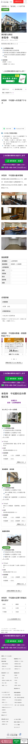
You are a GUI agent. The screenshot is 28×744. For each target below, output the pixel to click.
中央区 (17, 612)
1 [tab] (11, 359)
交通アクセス (5, 89)
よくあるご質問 (17, 719)
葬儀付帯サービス (5, 672)
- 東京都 (15, 675)
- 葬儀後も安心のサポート (3, 707)
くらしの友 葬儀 (12, 628)
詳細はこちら (20, 462)
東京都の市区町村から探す (6, 630)
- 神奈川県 (16, 677)
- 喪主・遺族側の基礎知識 (16, 697)
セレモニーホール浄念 (9, 409)
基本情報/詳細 (18, 89)
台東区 (4, 604)
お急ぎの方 (3, 658)
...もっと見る (5, 437)
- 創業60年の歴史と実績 (3, 697)
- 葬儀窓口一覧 (3, 724)
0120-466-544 (10, 167)
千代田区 (4, 612)
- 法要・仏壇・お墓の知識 (16, 705)
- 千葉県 (15, 682)
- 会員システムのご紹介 (3, 668)
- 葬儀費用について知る (16, 661)
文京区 (17, 608)
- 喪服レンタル (3, 685)
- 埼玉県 (15, 680)
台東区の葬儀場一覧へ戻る (13, 591)
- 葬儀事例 (3, 709)
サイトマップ (17, 727)
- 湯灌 (2, 677)
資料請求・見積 (15, 161)
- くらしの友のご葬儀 (3, 694)
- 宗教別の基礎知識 (16, 702)
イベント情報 (17, 724)
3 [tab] (16, 359)
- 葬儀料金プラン (16, 668)
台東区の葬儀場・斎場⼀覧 (18, 630)
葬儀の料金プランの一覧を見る (13, 362)
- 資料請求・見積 (3, 721)
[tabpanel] (14, 347)
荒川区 (4, 608)
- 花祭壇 (3, 675)
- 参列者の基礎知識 (16, 700)
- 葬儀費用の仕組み (16, 666)
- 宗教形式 (3, 699)
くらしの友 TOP (4, 628)
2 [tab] (14, 359)
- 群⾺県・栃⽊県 (16, 685)
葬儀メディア (4, 715)
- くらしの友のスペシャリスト (3, 704)
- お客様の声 (3, 712)
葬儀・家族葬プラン (7, 92)
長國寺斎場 (6, 531)
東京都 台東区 (7, 34)
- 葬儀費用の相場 (16, 663)
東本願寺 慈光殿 (8, 469)
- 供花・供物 (3, 682)
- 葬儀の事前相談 (3, 663)
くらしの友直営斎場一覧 (13, 619)
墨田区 (17, 604)
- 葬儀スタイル (3, 702)
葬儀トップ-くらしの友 (6, 656)
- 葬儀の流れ (3, 666)
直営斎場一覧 (17, 688)
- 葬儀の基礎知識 (16, 694)
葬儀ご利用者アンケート (19, 722)
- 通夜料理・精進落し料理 (3, 680)
